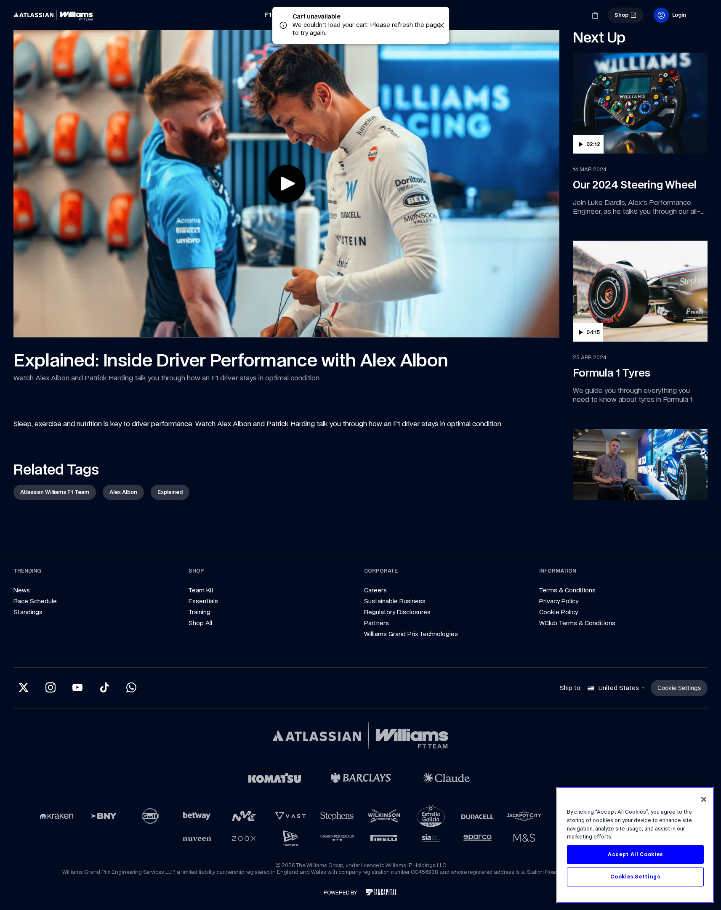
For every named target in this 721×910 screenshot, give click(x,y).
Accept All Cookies (635, 854)
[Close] (703, 799)
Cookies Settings (635, 877)
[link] (55, 15)
